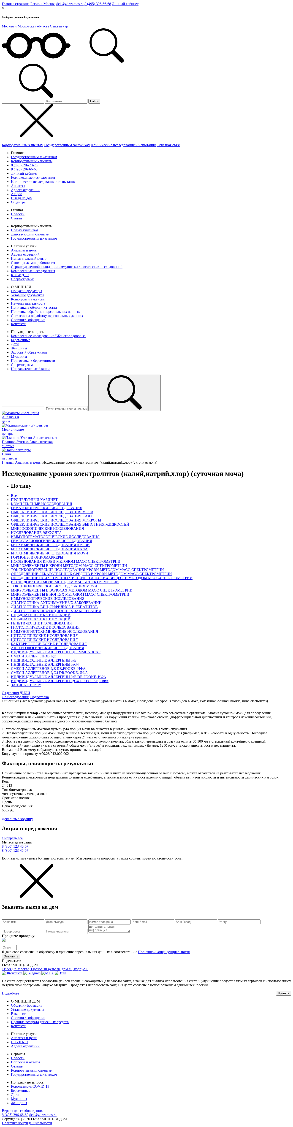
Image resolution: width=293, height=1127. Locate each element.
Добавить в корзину (17, 819)
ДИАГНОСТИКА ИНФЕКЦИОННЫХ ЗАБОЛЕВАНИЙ (56, 611)
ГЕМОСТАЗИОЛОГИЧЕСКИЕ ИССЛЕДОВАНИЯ (51, 541)
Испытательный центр (28, 258)
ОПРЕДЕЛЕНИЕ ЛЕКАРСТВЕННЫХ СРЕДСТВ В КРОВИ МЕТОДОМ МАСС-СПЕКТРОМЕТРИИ (91, 574)
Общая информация (26, 291)
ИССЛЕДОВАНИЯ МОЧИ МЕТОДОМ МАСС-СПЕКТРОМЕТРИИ (65, 582)
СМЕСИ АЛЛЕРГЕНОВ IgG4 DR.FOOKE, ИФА (49, 673)
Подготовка (39, 697)
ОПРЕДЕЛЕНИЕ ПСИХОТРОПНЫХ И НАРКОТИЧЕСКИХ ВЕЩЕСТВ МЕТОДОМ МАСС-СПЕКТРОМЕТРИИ (102, 578)
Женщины (19, 348)
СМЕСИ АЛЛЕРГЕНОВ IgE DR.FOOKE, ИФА (48, 668)
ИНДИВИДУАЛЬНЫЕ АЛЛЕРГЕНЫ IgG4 (45, 664)
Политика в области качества (34, 307)
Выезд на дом (21, 198)
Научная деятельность (28, 303)
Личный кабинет (125, 4)
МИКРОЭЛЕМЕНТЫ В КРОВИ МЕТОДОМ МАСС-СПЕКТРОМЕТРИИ (69, 566)
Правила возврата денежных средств (40, 1022)
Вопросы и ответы (25, 1062)
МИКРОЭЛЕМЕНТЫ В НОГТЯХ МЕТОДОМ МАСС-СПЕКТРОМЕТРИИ (70, 594)
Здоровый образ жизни (29, 352)
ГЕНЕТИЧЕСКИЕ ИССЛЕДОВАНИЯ (41, 623)
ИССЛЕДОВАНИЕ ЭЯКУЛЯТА (36, 533)
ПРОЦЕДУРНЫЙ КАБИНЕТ (34, 500)
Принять (283, 993)
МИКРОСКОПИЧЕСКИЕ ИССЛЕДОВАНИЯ (47, 528)
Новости (17, 214)
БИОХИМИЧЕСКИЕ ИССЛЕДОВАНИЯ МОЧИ (49, 553)
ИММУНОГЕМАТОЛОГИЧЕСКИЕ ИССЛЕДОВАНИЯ (55, 537)
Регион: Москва (42, 4)
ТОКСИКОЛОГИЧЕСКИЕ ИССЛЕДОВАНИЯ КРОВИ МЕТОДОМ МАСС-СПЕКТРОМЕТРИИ (87, 570)
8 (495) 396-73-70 (24, 165)
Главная (8, 462)
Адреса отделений (25, 190)
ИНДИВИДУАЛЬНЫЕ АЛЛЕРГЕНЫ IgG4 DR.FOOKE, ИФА (60, 681)
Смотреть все (12, 838)
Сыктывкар (59, 26)
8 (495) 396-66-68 (97, 4)
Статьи (16, 218)
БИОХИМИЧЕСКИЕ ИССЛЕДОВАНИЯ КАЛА (49, 549)
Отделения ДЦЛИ (16, 693)
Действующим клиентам (30, 234)
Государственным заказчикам (67, 145)
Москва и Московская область (25, 26)
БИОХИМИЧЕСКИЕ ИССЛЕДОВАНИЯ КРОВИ (50, 545)
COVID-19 (19, 1042)
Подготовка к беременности (33, 360)
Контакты (18, 324)
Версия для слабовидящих (22, 1111)
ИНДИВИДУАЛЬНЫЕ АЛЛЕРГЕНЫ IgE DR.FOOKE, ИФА (58, 677)
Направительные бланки (30, 369)
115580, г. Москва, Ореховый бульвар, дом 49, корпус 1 (45, 969)
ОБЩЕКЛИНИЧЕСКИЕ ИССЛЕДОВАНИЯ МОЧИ (52, 512)
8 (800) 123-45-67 (15, 846)
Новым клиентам (24, 230)
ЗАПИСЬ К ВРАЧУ (26, 685)
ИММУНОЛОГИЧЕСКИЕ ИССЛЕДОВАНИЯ (47, 598)
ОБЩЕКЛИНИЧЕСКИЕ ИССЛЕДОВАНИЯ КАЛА (52, 516)
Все (14, 495)
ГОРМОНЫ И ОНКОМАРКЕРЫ (37, 557)
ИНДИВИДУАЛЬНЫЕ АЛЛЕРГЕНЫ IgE (43, 660)
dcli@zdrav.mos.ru (70, 4)
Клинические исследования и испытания (123, 145)
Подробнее (10, 993)
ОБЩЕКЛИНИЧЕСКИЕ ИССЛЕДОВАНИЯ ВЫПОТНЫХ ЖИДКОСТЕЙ (70, 524)
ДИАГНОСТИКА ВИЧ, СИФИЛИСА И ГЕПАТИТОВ (54, 607)
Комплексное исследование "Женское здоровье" (48, 336)
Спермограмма (22, 279)
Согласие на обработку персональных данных (47, 316)
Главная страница (16, 4)
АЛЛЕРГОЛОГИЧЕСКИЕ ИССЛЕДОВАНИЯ (47, 648)
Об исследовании (15, 697)
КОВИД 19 (20, 275)
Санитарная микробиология (33, 263)
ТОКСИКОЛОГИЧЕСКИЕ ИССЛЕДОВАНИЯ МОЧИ (54, 586)
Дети (15, 344)
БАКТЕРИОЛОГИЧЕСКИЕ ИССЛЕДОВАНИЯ (49, 644)
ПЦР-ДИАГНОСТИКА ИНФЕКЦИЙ (41, 615)
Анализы (18, 186)
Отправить (11, 956)
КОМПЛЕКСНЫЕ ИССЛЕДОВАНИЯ (41, 504)
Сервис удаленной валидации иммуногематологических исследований (66, 267)
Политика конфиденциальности (27, 1123)
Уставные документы (27, 295)
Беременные (20, 340)
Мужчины (19, 356)
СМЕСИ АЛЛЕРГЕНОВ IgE (33, 656)
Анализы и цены (24, 250)
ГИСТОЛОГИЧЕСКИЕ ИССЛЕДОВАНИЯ (45, 627)
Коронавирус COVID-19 (30, 1086)
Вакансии (18, 1014)
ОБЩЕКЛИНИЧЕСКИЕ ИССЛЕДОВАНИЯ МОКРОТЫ (56, 520)
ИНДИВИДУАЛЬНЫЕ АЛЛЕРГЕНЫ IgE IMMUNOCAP (55, 652)
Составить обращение (28, 320)
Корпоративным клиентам (22, 145)
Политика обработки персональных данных (45, 312)
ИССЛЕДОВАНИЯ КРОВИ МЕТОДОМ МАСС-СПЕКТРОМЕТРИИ (65, 561)
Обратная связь (168, 145)
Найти (94, 101)
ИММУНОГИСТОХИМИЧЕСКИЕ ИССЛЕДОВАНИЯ (54, 631)
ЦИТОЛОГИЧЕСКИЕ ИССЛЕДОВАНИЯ (44, 636)
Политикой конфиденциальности (164, 952)
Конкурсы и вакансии (28, 299)
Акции (16, 194)
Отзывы (17, 1066)
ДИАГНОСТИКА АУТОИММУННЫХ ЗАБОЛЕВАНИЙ (56, 603)
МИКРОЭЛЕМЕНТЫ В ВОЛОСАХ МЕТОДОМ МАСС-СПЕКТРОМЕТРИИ (72, 590)
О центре (18, 202)
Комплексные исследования (33, 177)
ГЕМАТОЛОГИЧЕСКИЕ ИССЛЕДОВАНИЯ (46, 508)
